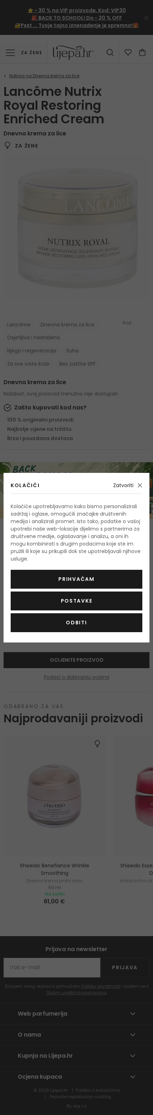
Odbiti (76, 622)
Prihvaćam (76, 579)
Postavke (76, 600)
